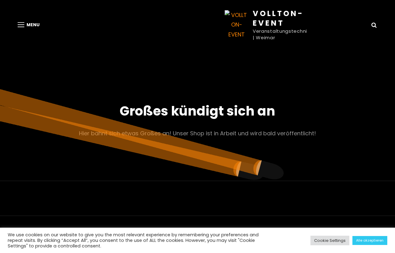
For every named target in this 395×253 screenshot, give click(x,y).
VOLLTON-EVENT (278, 18)
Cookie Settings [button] (330, 240)
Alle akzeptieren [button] (370, 240)
